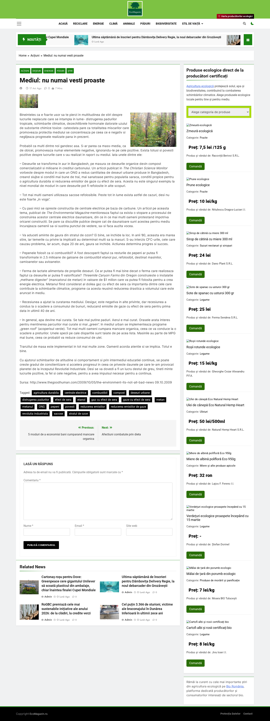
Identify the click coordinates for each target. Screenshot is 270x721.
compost (119, 392)
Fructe (204, 137)
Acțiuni (25, 70)
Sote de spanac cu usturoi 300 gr (210, 293)
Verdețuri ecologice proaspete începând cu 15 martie (217, 518)
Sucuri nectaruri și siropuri (216, 245)
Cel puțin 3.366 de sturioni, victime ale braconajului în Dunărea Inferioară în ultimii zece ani (147, 609)
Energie (98, 23)
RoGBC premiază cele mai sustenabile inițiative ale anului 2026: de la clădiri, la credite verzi (66, 609)
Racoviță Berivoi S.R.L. (226, 155)
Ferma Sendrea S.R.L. (225, 317)
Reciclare (80, 23)
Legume (205, 299)
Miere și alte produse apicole (217, 465)
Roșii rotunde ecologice (203, 347)
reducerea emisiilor (92, 406)
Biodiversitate (166, 23)
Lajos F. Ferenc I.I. (223, 483)
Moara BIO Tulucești (224, 598)
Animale (129, 23)
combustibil (99, 392)
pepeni (55, 406)
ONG (42, 406)
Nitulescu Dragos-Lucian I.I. (229, 209)
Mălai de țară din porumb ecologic (211, 574)
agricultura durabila (46, 392)
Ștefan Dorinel (220, 544)
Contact (248, 713)
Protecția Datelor (230, 713)
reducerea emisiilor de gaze (128, 406)
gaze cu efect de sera (136, 399)
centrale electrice (75, 392)
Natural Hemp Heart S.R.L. (228, 429)
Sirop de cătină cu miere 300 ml (209, 239)
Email (79, 526)
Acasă (63, 23)
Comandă (195, 166)
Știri (70, 70)
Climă (113, 23)
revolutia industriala (35, 413)
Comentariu (32, 480)
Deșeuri (37, 70)
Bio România (235, 686)
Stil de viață (191, 23)
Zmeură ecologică (199, 131)
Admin (48, 596)
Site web (131, 526)
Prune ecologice (198, 185)
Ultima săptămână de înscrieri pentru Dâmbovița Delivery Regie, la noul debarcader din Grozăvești (136, 37)
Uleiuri (204, 411)
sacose (58, 413)
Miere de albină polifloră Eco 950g (210, 459)
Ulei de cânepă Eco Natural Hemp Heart (215, 405)
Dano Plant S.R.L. (222, 263)
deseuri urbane (140, 392)
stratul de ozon (78, 413)
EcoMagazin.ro (38, 713)
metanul (27, 406)
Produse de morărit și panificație (220, 580)
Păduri (145, 23)
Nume (28, 526)
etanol (81, 399)
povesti (70, 406)
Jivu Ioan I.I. (219, 652)
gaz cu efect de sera (104, 399)
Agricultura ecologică (200, 86)
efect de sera (63, 399)
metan (160, 399)
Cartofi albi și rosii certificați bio (209, 628)
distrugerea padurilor (35, 399)
